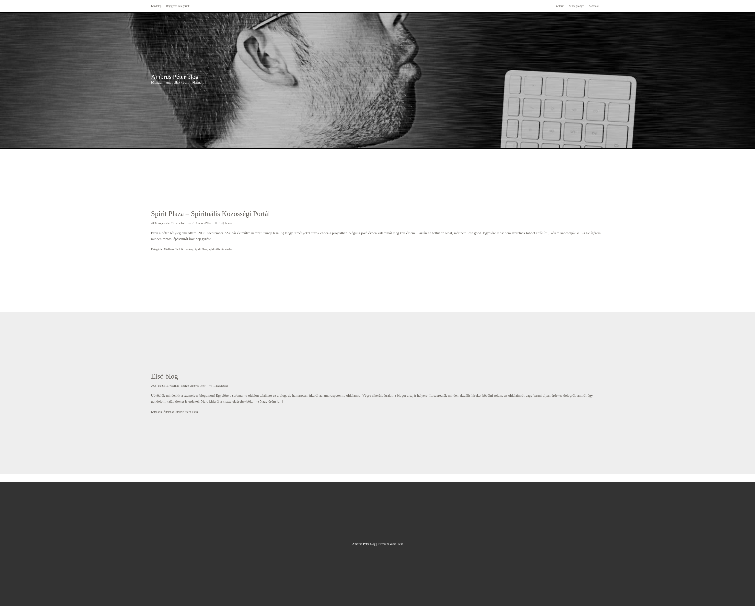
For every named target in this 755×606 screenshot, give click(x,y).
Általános (168, 249)
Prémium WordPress (390, 544)
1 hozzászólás (220, 385)
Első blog (164, 376)
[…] (215, 239)
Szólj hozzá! (226, 223)
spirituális (214, 249)
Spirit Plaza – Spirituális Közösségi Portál (210, 214)
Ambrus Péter (203, 223)
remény (189, 249)
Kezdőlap (156, 6)
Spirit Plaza (200, 249)
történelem (227, 249)
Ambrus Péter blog (175, 76)
